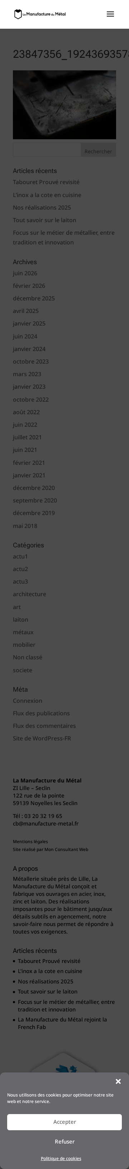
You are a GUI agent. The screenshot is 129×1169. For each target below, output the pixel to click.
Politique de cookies (61, 1158)
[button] (118, 1081)
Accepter (64, 1122)
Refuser (65, 1141)
